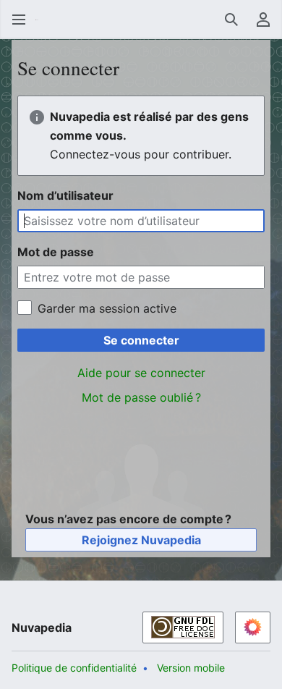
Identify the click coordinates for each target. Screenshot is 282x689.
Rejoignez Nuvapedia (141, 540)
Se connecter (141, 340)
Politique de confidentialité (74, 667)
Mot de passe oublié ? (141, 397)
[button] (19, 19)
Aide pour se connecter (141, 372)
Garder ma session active (107, 308)
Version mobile (191, 667)
